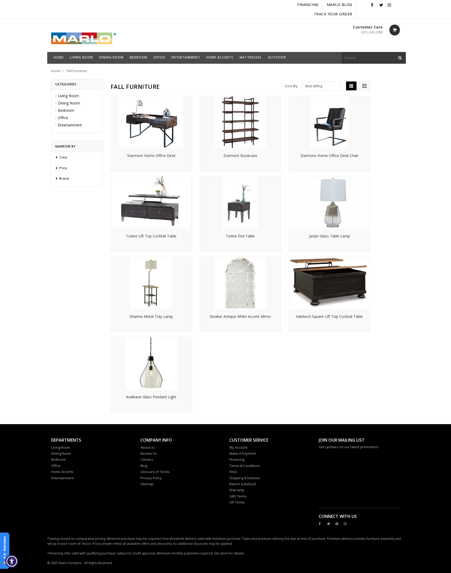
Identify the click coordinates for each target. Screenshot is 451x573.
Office (63, 117)
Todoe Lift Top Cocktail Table (151, 235)
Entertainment (70, 124)
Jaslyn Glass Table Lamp (329, 235)
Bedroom (66, 110)
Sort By (291, 86)
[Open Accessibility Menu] (11, 561)
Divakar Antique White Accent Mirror (240, 316)
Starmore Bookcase (240, 155)
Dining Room (69, 103)
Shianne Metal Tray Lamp (151, 316)
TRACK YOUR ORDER (333, 13)
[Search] (400, 58)
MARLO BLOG (339, 4)
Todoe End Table (240, 235)
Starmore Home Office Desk (151, 155)
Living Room (68, 95)
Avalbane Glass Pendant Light (151, 396)
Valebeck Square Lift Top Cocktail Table (329, 316)
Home (56, 70)
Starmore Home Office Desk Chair (329, 155)
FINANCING (308, 4)
